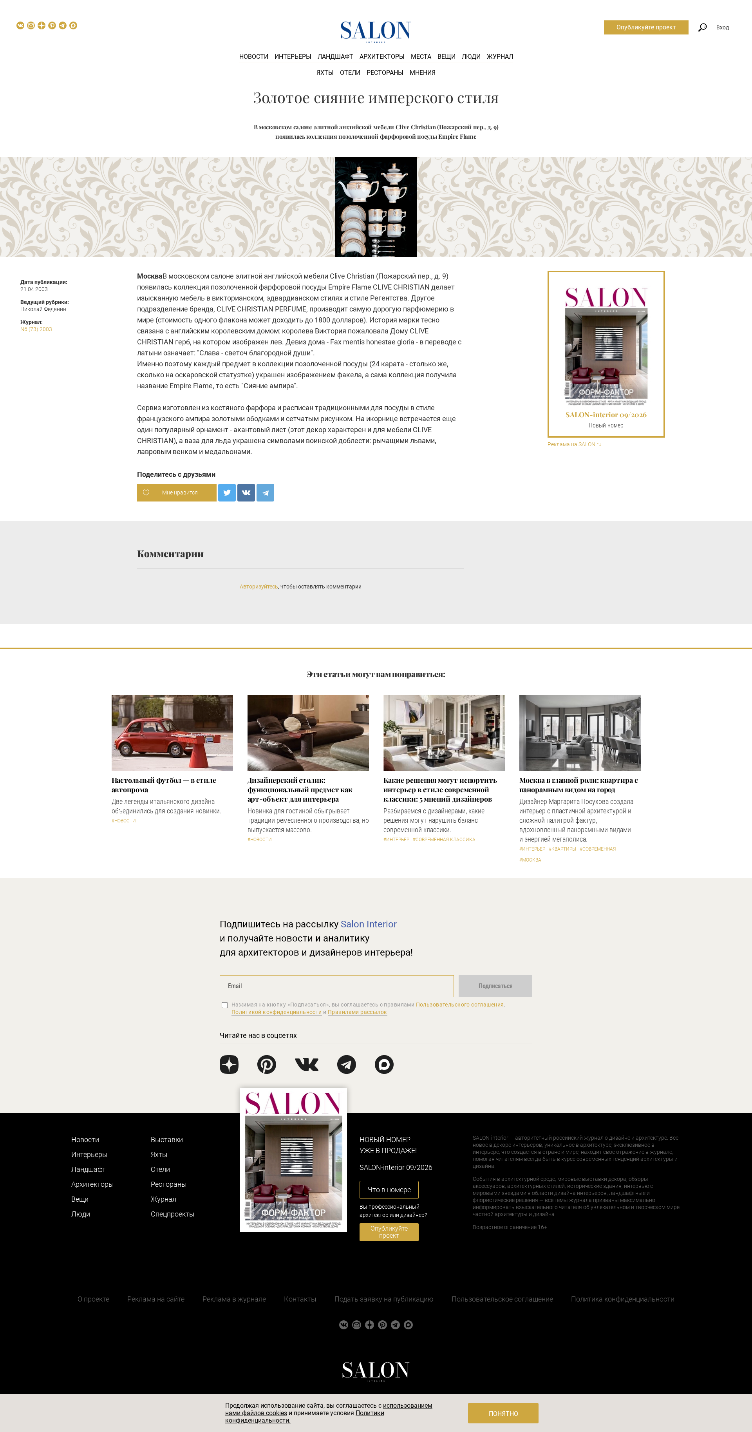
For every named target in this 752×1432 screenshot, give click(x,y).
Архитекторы (382, 56)
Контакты (300, 1299)
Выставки (167, 1139)
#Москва (530, 860)
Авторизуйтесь (259, 586)
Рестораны (385, 72)
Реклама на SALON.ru (575, 444)
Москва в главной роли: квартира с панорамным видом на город (578, 784)
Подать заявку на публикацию (384, 1299)
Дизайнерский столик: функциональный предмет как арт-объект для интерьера (300, 789)
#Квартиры (562, 849)
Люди (471, 56)
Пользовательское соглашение (502, 1299)
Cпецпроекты (173, 1214)
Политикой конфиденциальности (276, 1012)
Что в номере (389, 1190)
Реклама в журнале (234, 1299)
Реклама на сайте (155, 1299)
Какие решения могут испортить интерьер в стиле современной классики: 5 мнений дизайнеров (440, 789)
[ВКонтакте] (246, 492)
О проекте (93, 1299)
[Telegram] (265, 492)
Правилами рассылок (357, 1012)
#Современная (598, 849)
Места (421, 56)
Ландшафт (335, 56)
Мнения (423, 72)
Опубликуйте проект (646, 27)
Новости (253, 56)
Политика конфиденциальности (622, 1299)
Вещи (446, 56)
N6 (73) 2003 (36, 329)
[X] (227, 492)
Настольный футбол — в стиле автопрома (164, 784)
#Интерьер (396, 839)
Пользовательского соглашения (460, 1004)
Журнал (500, 56)
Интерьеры (293, 56)
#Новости (124, 820)
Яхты (325, 72)
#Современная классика (444, 839)
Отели (350, 72)
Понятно (503, 1414)
